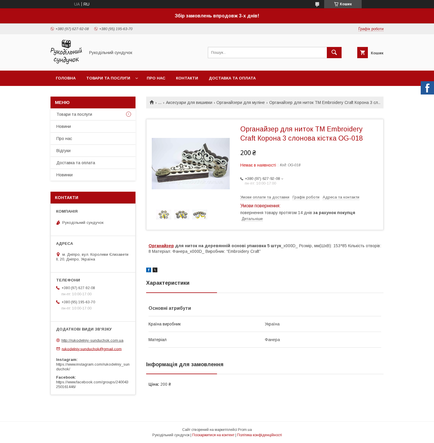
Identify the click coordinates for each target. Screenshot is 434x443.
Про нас (156, 78)
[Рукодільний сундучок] (66, 63)
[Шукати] (334, 52)
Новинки (64, 174)
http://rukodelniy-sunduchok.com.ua (92, 340)
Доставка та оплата (232, 78)
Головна (66, 78)
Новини (63, 126)
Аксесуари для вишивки (189, 102)
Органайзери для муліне (240, 102)
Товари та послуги (108, 78)
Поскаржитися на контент (213, 435)
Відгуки (63, 150)
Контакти (187, 78)
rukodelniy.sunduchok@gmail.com (92, 348)
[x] (155, 270)
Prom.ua (245, 430)
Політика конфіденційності (259, 435)
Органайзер (161, 245)
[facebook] (148, 270)
